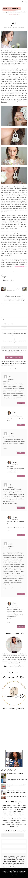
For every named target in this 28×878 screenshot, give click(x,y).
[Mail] (16, 672)
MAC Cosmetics (21, 811)
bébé (24, 805)
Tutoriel (4, 824)
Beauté (4, 805)
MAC (15, 811)
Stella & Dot (17, 822)
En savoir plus (15, 875)
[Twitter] (6, 672)
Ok (10, 875)
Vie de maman (19, 824)
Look (5, 811)
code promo (23, 807)
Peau (9, 818)
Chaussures (10, 807)
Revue (24, 818)
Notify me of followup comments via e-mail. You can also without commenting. (14, 351)
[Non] (26, 873)
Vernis (9, 824)
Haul (19, 809)
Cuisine (10, 809)
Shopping (24, 820)
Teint (23, 822)
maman (16, 813)
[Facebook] (3, 672)
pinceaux (14, 818)
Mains (6, 813)
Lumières (10, 811)
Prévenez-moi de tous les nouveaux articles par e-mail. (14, 342)
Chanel (4, 807)
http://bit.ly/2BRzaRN (19, 266)
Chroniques (16, 807)
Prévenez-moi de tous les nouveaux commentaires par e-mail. (14, 334)
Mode (18, 816)
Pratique (19, 818)
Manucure (22, 813)
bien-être (9, 805)
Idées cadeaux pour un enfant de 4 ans (16, 796)
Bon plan (19, 805)
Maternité (13, 816)
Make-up (11, 813)
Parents (22, 816)
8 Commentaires (14, 27)
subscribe (10, 352)
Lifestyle (23, 809)
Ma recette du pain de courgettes (15, 773)
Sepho (19, 820)
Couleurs (5, 809)
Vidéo (13, 824)
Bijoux (14, 805)
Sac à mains (13, 820)
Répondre (21, 403)
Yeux (17, 826)
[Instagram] (9, 672)
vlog (25, 824)
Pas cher (4, 818)
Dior (15, 809)
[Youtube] (13, 672)
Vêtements (12, 826)
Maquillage (7, 816)
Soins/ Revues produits (8, 822)
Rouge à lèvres (5, 820)
